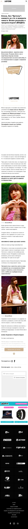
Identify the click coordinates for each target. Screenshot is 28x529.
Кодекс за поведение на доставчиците (14, 510)
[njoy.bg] (7, 487)
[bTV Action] (20, 440)
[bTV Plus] (20, 455)
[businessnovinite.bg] (7, 471)
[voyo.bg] (7, 463)
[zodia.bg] (20, 471)
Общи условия (14, 506)
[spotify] (18, 524)
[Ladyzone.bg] (8, 1)
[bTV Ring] (20, 448)
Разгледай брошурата (21, 403)
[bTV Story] (7, 448)
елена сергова (17, 367)
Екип (14, 504)
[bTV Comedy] (20, 432)
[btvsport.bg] (20, 463)
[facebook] (10, 524)
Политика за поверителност (14, 508)
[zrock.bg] (20, 495)
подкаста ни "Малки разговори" (11, 113)
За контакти (14, 516)
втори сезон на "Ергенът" (17, 109)
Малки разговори (5, 13)
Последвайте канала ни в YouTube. (11, 124)
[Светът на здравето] (7, 479)
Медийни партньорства (14, 512)
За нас (14, 502)
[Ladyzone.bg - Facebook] (14, 364)
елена (12, 367)
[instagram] (14, 524)
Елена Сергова (9, 56)
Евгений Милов (8, 222)
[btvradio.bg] (20, 479)
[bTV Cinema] (7, 440)
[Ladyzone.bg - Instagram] (12, 361)
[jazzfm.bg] (7, 495)
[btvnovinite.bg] (7, 455)
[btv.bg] (7, 432)
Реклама (14, 514)
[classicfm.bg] (20, 487)
